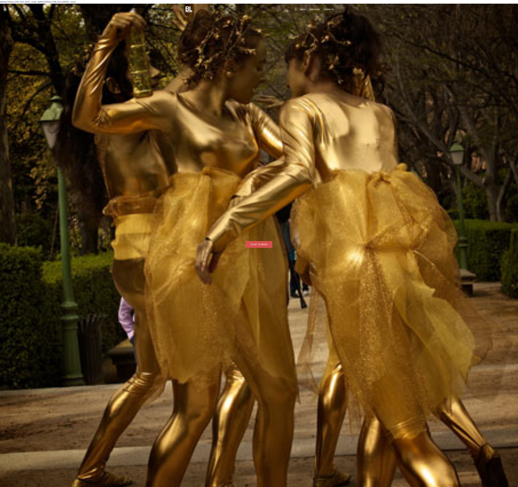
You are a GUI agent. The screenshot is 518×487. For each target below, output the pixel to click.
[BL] (189, 9)
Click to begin (259, 244)
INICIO (303, 9)
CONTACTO (328, 9)
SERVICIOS (315, 9)
